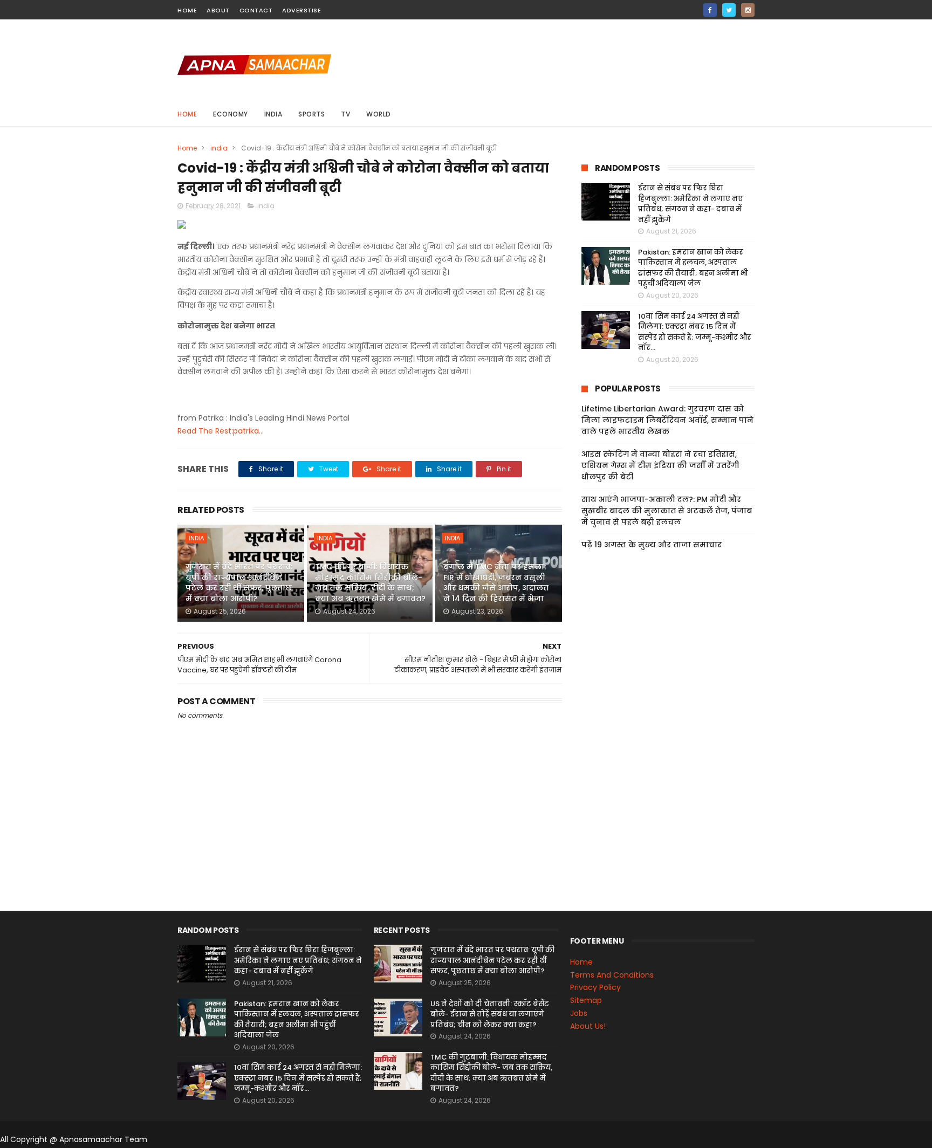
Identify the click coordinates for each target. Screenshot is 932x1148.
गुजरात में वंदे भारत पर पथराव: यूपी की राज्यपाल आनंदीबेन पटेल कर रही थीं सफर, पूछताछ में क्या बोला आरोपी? (239, 582)
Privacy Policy (595, 987)
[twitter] (729, 10)
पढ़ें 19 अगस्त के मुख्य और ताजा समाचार (651, 544)
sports (311, 114)
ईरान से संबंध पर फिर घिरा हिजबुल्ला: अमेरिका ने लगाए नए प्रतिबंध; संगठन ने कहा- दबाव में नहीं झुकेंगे (690, 204)
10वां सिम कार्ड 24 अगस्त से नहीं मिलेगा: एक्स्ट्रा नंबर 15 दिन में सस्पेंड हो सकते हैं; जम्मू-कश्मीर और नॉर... (694, 332)
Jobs (578, 1013)
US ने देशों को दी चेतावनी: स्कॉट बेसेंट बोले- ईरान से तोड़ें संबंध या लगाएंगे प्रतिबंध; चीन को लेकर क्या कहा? (489, 1014)
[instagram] (748, 10)
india (273, 114)
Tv (345, 114)
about (218, 10)
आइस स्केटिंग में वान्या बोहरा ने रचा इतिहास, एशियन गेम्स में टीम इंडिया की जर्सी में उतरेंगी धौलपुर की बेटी (660, 465)
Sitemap (586, 1000)
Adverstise (301, 10)
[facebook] (710, 10)
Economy (230, 114)
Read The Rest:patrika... (220, 430)
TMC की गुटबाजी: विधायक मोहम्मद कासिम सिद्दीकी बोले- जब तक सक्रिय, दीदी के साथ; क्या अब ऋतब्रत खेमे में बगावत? (370, 582)
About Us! (588, 1026)
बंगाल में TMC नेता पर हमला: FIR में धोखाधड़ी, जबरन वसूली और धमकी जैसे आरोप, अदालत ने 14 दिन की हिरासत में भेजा (496, 582)
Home (187, 114)
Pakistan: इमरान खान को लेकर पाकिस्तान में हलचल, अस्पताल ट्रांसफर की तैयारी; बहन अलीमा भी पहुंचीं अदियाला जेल (693, 268)
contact (256, 10)
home (187, 10)
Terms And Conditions (612, 975)
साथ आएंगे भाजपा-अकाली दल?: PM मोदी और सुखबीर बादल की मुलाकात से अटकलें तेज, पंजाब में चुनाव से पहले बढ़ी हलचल (666, 510)
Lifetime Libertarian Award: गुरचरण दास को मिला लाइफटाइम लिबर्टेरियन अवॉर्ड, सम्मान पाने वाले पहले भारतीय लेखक (667, 420)
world (378, 114)
